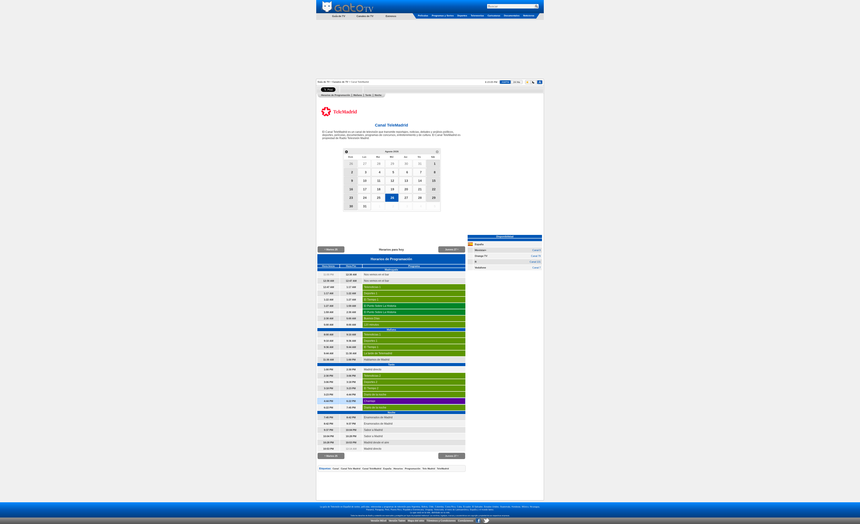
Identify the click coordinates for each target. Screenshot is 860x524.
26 (351, 163)
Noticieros (528, 15)
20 (406, 189)
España (387, 468)
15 (434, 181)
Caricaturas (494, 15)
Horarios (398, 468)
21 (420, 189)
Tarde (368, 95)
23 (351, 198)
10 (365, 181)
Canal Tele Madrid (350, 468)
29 (392, 163)
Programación (412, 468)
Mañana (357, 95)
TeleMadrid (443, 468)
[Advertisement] (430, 49)
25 (379, 198)
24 (365, 198)
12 (392, 181)
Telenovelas (477, 15)
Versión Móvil (378, 520)
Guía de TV (324, 82)
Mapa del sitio (416, 520)
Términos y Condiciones (441, 520)
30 (406, 163)
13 (406, 181)
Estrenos (391, 16)
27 (365, 163)
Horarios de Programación (335, 95)
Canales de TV (365, 16)
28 (379, 163)
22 (434, 189)
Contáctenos (465, 520)
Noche (378, 95)
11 (379, 181)
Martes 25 (331, 249)
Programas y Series (443, 15)
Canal (336, 468)
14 (420, 181)
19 (392, 189)
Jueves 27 (451, 249)
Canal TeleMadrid (371, 468)
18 (379, 189)
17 (365, 189)
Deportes (462, 15)
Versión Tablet (397, 520)
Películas (423, 15)
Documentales (512, 15)
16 (351, 189)
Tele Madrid (428, 468)
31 (420, 163)
